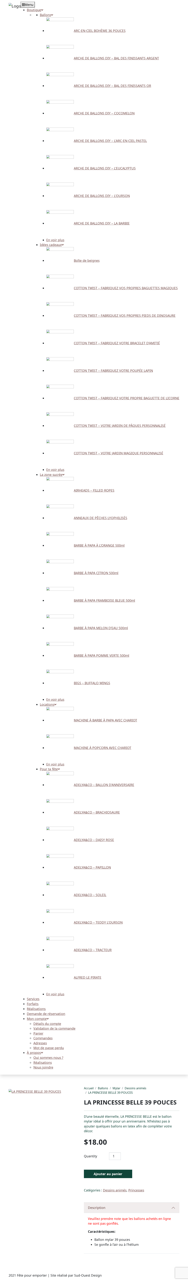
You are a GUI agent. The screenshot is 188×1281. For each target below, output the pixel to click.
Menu (29, 4)
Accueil (89, 1088)
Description (96, 1207)
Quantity (90, 1156)
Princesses (136, 1190)
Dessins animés (135, 1088)
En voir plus (55, 240)
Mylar (116, 1088)
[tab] (132, 1207)
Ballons (103, 1088)
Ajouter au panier (108, 1174)
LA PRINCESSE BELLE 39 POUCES (110, 1093)
